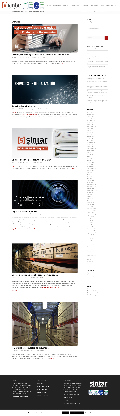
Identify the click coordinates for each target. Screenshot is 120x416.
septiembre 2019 (91, 215)
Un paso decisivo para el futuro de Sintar (31, 159)
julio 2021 (89, 172)
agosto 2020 (90, 193)
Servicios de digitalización (24, 106)
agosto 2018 (90, 235)
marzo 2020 (90, 203)
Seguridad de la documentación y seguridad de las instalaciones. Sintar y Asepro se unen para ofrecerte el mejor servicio (97, 81)
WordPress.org (91, 295)
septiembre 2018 (91, 233)
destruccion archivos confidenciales (94, 78)
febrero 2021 (90, 180)
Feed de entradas (92, 291)
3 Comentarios (26, 214)
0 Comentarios (24, 57)
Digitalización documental (24, 211)
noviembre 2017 (91, 253)
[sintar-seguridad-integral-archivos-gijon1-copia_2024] (23, 5)
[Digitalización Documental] (45, 194)
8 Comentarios (24, 109)
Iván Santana (90, 86)
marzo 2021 (90, 178)
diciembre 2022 (91, 142)
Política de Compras (43, 395)
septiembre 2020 (91, 190)
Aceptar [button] (65, 413)
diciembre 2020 (91, 184)
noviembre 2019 (91, 211)
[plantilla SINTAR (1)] (45, 38)
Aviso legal (90, 22)
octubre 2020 (90, 188)
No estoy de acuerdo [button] (77, 413)
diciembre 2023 (91, 120)
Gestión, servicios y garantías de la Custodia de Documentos (40, 54)
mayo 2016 (90, 263)
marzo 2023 (90, 136)
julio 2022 (89, 152)
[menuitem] (49, 5)
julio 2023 (89, 130)
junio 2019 (90, 221)
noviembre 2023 (91, 122)
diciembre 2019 (91, 209)
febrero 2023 (90, 138)
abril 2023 (89, 134)
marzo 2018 (90, 245)
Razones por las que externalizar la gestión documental (97, 101)
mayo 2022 (90, 156)
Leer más (64, 63)
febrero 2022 (90, 162)
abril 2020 (89, 200)
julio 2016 (89, 259)
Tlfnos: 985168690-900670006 (71, 394)
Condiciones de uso (92, 25)
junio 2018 (90, 239)
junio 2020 (90, 196)
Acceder (89, 289)
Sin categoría (33, 277)
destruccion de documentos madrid (94, 100)
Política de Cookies (42, 389)
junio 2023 (90, 132)
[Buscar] (116, 5)
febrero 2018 (90, 247)
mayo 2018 (90, 241)
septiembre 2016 (91, 255)
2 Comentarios (24, 277)
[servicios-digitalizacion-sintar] (45, 89)
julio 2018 (89, 237)
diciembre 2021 (91, 166)
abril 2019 (89, 225)
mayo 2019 (90, 223)
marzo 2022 (90, 160)
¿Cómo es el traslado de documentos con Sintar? (97, 49)
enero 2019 (90, 227)
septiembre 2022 (91, 148)
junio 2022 (90, 154)
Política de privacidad (93, 28)
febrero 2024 (90, 116)
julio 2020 (89, 194)
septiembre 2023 (91, 126)
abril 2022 (89, 158)
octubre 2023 (90, 124)
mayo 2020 (90, 199)
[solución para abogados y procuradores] (45, 258)
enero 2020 (90, 207)
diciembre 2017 (91, 251)
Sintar (37, 57)
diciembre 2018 (91, 229)
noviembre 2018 (91, 231)
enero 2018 (90, 249)
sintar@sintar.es (67, 397)
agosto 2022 (90, 150)
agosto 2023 (90, 128)
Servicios (33, 57)
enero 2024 (90, 118)
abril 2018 (89, 243)
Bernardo (89, 95)
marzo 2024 (90, 114)
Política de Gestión (42, 392)
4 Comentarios (26, 162)
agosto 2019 (90, 217)
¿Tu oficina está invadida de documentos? (31, 348)
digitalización (34, 109)
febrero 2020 (90, 205)
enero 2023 (90, 140)
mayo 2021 (90, 174)
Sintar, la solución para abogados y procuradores (35, 275)
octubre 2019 (90, 213)
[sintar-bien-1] (45, 324)
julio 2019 (89, 219)
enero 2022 (90, 164)
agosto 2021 (90, 170)
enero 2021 (90, 182)
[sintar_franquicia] (45, 143)
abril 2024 (89, 112)
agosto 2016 (90, 257)
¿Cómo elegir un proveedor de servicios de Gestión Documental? (96, 66)
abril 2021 (89, 176)
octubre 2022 (90, 146)
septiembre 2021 (91, 168)
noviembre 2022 (91, 144)
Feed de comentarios (93, 293)
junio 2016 (90, 261)
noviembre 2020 (91, 186)
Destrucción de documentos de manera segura (97, 92)
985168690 (72, 383)
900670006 (79, 383)
